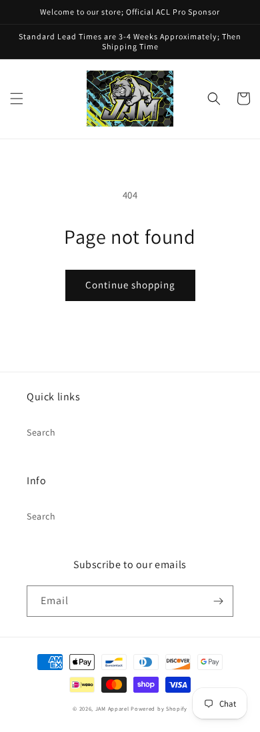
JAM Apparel (113, 708)
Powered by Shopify (159, 708)
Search (41, 432)
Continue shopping (130, 284)
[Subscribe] (218, 601)
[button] (16, 98)
